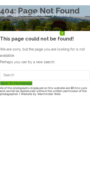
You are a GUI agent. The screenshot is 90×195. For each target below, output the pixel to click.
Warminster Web (48, 94)
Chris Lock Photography (37, 14)
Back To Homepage (16, 83)
